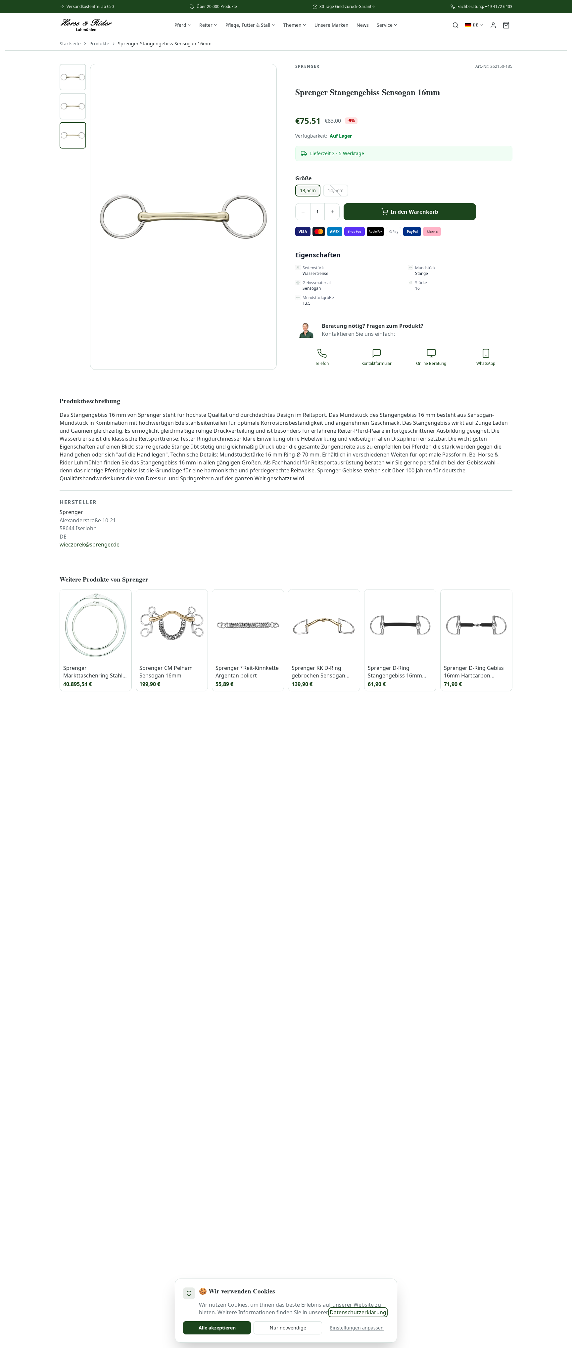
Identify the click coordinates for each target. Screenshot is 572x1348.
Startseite (70, 43)
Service (385, 25)
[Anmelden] (493, 25)
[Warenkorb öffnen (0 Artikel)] (506, 25)
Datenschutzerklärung (358, 1312)
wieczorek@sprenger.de (89, 544)
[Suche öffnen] (455, 25)
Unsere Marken (331, 25)
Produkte (99, 43)
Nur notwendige (288, 1328)
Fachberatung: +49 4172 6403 (484, 6)
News (363, 25)
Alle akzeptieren (217, 1328)
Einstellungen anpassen (357, 1328)
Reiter (206, 25)
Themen (292, 25)
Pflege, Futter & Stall (247, 25)
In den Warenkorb (414, 211)
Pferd (180, 25)
